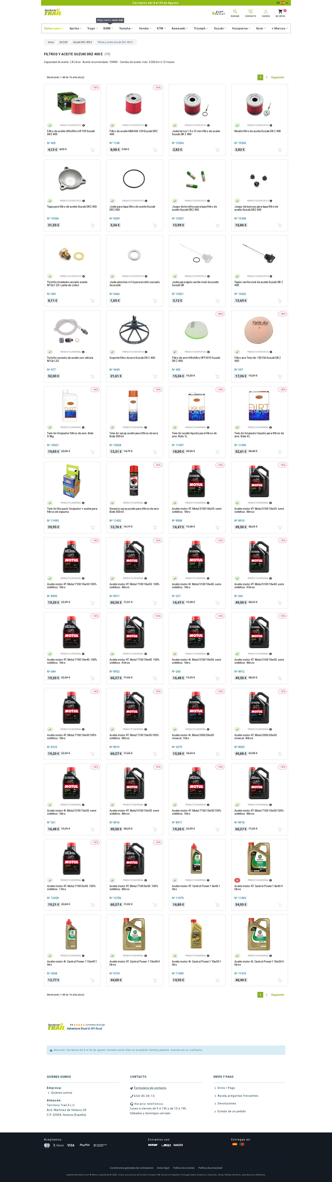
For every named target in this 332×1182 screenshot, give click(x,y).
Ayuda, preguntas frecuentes (237, 1095)
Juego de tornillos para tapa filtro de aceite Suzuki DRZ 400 (194, 208)
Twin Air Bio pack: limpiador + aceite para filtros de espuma (72, 510)
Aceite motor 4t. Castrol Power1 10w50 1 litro (196, 963)
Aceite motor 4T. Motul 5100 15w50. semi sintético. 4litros (134, 812)
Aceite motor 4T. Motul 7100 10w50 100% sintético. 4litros (134, 737)
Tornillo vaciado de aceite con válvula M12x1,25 (70, 359)
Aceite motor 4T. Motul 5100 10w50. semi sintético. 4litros (259, 661)
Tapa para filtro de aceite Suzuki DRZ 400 (72, 206)
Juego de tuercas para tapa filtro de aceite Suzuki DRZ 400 (256, 208)
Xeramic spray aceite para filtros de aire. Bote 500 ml (134, 510)
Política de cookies (183, 1167)
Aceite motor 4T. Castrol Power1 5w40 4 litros (258, 888)
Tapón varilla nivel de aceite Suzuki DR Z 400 (258, 284)
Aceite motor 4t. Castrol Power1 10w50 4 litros (259, 963)
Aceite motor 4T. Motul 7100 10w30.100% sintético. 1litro (71, 586)
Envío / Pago (226, 1087)
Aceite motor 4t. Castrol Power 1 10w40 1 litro (72, 963)
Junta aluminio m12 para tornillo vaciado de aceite (135, 284)
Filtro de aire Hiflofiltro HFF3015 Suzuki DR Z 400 (196, 359)
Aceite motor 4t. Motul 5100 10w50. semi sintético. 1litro (196, 661)
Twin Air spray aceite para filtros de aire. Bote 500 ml (134, 435)
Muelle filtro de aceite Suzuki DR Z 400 (257, 131)
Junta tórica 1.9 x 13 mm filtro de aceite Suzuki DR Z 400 (196, 133)
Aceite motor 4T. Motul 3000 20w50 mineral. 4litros (255, 737)
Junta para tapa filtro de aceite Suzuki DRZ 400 (132, 208)
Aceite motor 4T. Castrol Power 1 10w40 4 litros (135, 963)
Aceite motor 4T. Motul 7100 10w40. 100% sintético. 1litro (72, 661)
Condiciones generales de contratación (132, 1167)
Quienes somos (61, 1092)
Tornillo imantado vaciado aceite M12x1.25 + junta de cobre (67, 284)
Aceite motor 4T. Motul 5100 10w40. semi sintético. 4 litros (259, 586)
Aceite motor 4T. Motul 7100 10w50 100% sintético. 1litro (71, 737)
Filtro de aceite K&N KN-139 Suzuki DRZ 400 (134, 133)
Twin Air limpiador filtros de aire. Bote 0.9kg (70, 435)
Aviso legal (163, 1167)
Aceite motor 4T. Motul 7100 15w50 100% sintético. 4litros (259, 812)
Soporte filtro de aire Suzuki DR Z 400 (132, 357)
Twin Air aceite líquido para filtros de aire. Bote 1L (194, 435)
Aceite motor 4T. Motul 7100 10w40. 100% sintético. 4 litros (134, 661)
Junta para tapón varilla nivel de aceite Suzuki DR (195, 284)
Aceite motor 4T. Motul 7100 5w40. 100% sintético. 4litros (134, 888)
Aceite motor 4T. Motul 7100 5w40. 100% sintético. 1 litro (71, 888)
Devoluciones (226, 1103)
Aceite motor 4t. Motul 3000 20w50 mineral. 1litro (193, 737)
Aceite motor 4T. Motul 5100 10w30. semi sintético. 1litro (197, 510)
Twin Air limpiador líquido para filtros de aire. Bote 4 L (259, 435)
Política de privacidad (210, 1167)
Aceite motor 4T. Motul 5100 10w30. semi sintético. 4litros (259, 510)
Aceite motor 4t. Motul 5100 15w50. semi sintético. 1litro (71, 812)
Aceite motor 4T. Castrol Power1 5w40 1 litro (196, 888)
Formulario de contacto (150, 1087)
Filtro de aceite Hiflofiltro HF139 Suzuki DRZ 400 (71, 133)
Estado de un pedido (231, 1111)
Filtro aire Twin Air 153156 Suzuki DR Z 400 (257, 359)
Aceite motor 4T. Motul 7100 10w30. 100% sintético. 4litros (134, 586)
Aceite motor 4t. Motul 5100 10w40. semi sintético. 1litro (196, 586)
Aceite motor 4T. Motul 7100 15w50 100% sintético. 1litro (196, 812)
